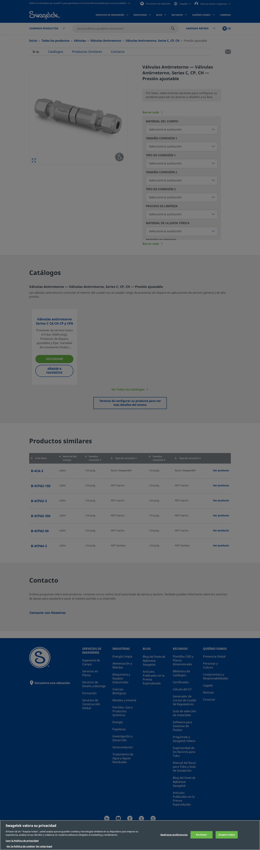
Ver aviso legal (44, 846)
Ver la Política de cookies (21, 846)
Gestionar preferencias (173, 834)
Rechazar (201, 834)
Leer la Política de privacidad (22, 840)
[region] (130, 835)
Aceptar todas (226, 834)
